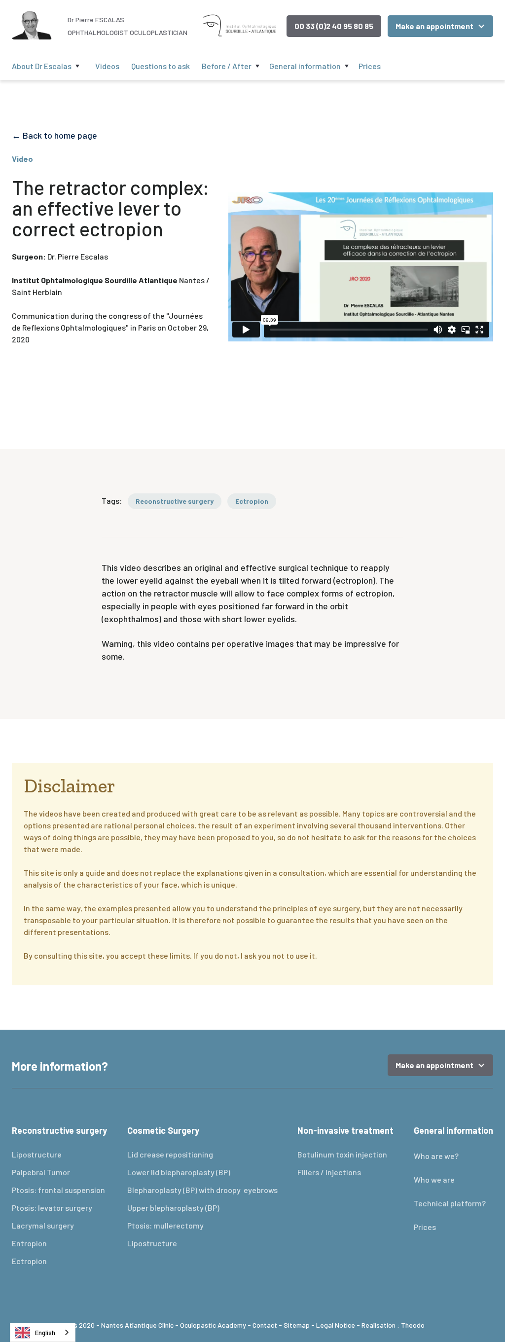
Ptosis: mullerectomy (165, 1225)
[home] (33, 23)
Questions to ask (160, 66)
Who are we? (436, 1155)
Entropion (29, 1243)
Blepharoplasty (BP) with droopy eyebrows (202, 1189)
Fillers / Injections (329, 1172)
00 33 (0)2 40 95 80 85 (333, 26)
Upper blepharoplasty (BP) (173, 1207)
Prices (370, 66)
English (45, 1333)
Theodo (413, 1325)
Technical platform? (450, 1203)
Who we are (434, 1179)
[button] (440, 26)
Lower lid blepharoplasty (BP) (178, 1172)
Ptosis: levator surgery (52, 1207)
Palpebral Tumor (41, 1172)
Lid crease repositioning (171, 1154)
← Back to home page (54, 135)
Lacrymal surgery (43, 1225)
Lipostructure (37, 1154)
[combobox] (42, 1332)
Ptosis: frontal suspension (58, 1189)
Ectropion (29, 1261)
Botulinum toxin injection (342, 1154)
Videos (107, 66)
